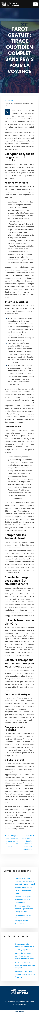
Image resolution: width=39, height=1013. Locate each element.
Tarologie (10, 100)
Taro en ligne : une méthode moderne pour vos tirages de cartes (12, 841)
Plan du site (19, 1011)
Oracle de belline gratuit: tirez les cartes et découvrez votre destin (26, 842)
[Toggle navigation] (35, 4)
